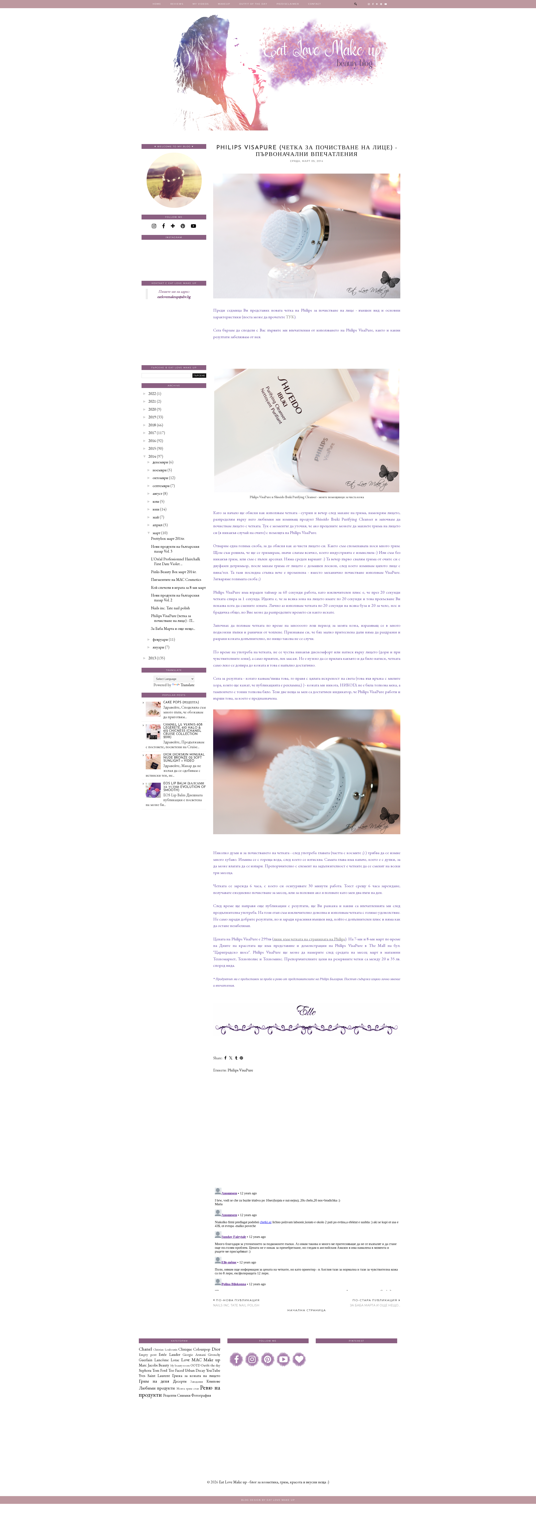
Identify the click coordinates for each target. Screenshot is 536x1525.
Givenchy (214, 1354)
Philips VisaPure (240, 1070)
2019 (152, 417)
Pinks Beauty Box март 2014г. (174, 571)
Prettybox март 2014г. (168, 538)
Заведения (196, 1381)
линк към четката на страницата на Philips (309, 939)
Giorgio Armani (194, 1354)
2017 (152, 432)
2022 (152, 393)
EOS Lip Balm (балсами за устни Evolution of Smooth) (184, 787)
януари (158, 647)
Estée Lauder (169, 1354)
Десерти (180, 1381)
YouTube (213, 1370)
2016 (152, 440)
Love (185, 1360)
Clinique (185, 1349)
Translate (187, 684)
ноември (160, 470)
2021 (152, 401)
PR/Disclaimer (288, 4)
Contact (314, 4)
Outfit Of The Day (253, 4)
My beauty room (180, 1365)
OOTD (195, 1365)
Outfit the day (210, 1365)
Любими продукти (157, 1388)
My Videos (201, 4)
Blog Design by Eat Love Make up (268, 1500)
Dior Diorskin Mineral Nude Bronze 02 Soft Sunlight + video (184, 758)
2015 (152, 448)
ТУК (290, 317)
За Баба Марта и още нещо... (173, 628)
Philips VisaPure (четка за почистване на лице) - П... (172, 618)
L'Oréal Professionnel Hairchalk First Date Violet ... (175, 561)
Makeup (224, 4)
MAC (197, 1360)
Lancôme (161, 1359)
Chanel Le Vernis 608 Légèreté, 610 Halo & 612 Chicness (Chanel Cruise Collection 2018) (182, 731)
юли (156, 501)
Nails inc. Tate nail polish (170, 608)
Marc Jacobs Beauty (154, 1365)
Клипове (213, 1381)
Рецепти (169, 1395)
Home (157, 4)
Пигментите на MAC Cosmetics (176, 579)
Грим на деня (154, 1381)
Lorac (175, 1359)
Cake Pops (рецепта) (181, 702)
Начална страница (306, 1310)
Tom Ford (159, 1370)
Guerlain (145, 1359)
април (157, 524)
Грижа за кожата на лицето (196, 1375)
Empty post (148, 1354)
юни (156, 509)
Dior (216, 1349)
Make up (212, 1360)
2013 (152, 658)
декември (160, 462)
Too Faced (176, 1370)
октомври (160, 477)
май (156, 517)
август (157, 493)
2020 (152, 409)
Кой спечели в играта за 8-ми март (178, 587)
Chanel (145, 1349)
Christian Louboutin (165, 1349)
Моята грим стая (188, 1388)
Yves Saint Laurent (154, 1375)
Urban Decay (195, 1370)
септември (161, 485)
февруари (160, 639)
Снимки (184, 1395)
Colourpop (201, 1349)
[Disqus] (306, 1130)
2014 (152, 456)
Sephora (145, 1370)
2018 (152, 425)
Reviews (176, 4)
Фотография (201, 1395)
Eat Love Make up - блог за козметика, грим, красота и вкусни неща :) (274, 1482)
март (156, 532)
